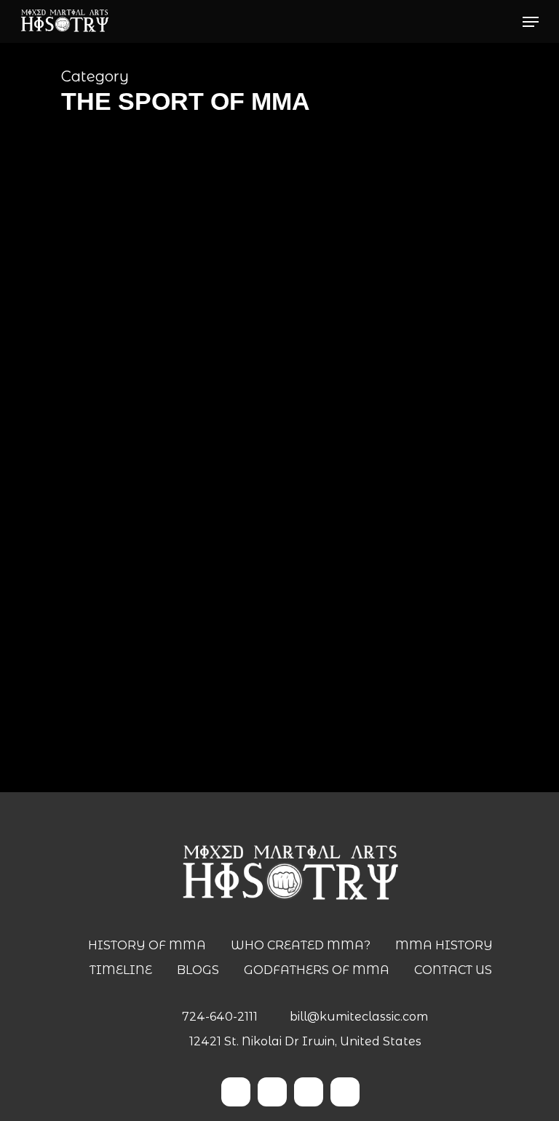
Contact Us (453, 970)
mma (97, 711)
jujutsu (184, 687)
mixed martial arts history (372, 687)
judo (150, 687)
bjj (88, 687)
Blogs (198, 970)
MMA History (444, 945)
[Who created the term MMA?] (273, 517)
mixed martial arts (254, 687)
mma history (151, 711)
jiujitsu (116, 687)
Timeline (121, 970)
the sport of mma (320, 711)
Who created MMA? (300, 945)
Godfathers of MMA (316, 970)
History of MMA (147, 945)
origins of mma (230, 711)
